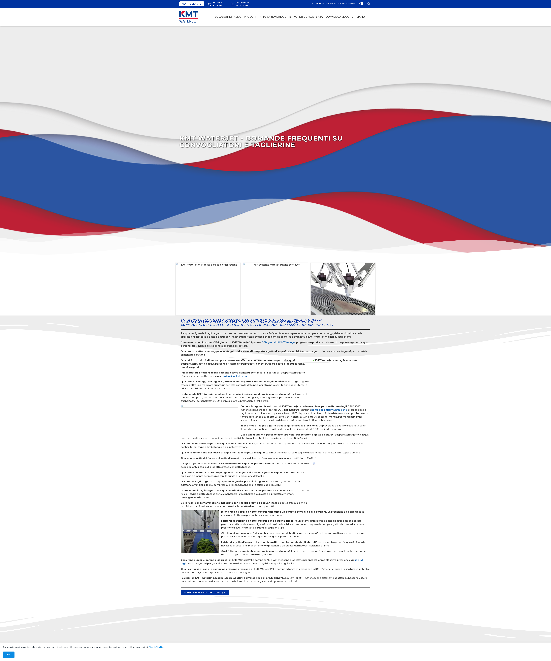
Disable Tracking (156, 647)
